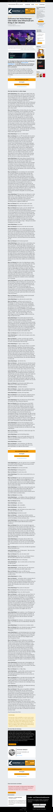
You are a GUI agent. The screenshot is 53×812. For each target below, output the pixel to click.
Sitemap (21, 809)
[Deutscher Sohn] (38, 75)
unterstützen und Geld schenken (22, 84)
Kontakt (34, 809)
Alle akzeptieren (36, 804)
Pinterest (17, 28)
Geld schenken (41, 21)
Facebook (11, 28)
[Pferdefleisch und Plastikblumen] (41, 75)
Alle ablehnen (43, 804)
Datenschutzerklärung (13, 742)
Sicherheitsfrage (40, 35)
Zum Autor (19, 755)
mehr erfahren (41, 26)
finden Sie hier (39, 41)
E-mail (25, 28)
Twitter (9, 28)
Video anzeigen (12, 744)
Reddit (13, 28)
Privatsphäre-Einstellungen (39, 806)
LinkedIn (19, 28)
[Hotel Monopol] (44, 75)
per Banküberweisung (21, 86)
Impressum (26, 809)
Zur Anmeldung (12, 792)
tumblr (15, 28)
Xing (21, 28)
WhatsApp (23, 28)
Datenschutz (43, 809)
